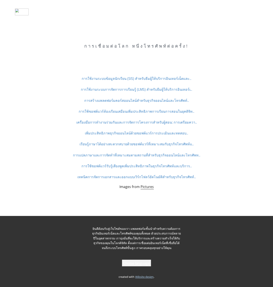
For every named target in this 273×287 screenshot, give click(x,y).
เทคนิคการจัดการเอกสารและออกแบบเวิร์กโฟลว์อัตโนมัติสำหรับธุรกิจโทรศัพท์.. (136, 177)
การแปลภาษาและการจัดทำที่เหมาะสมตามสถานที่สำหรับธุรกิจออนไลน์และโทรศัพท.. (136, 155)
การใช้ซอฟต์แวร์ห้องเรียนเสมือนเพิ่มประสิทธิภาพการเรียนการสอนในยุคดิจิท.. (136, 111)
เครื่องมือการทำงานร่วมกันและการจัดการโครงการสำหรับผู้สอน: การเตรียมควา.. (136, 122)
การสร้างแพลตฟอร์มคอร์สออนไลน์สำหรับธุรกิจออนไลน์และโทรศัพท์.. (136, 100)
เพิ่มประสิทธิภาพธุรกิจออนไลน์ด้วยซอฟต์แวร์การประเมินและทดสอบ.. (136, 133)
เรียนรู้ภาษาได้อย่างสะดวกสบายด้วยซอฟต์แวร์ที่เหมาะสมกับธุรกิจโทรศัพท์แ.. (137, 144)
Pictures (147, 186)
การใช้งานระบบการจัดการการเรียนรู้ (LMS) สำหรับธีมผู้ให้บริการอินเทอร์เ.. (136, 89)
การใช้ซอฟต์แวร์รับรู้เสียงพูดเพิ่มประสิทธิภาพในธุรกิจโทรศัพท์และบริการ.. (136, 166)
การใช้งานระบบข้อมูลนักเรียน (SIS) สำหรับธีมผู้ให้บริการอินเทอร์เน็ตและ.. (136, 78)
